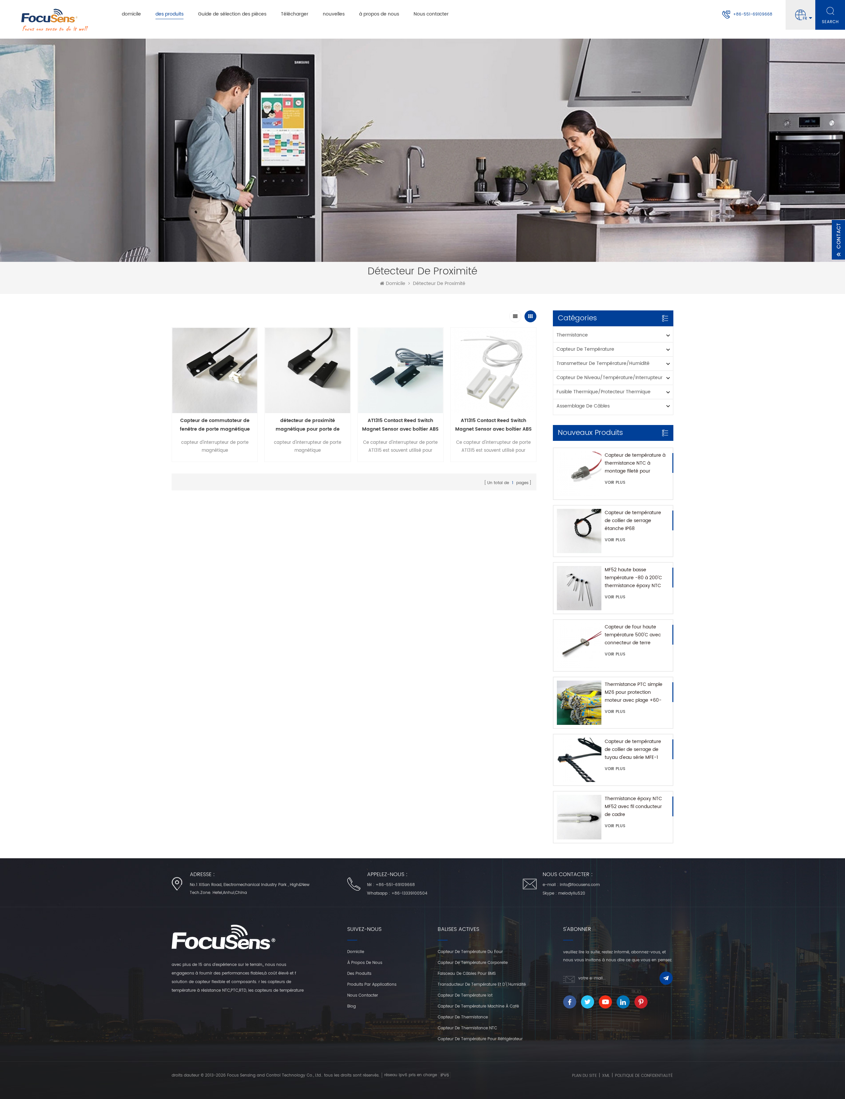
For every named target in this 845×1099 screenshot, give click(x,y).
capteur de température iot (465, 995)
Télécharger (294, 14)
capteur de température (585, 349)
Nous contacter (431, 14)
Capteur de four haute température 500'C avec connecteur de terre (633, 635)
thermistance (572, 335)
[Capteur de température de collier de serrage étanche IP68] (579, 531)
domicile (131, 14)
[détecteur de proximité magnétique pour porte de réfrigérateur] (307, 370)
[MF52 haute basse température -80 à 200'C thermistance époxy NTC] (579, 588)
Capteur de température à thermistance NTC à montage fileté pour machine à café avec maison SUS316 (635, 463)
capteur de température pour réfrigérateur (480, 1039)
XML (606, 1076)
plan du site (584, 1076)
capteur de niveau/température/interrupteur (609, 377)
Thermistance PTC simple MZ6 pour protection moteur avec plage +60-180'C (633, 692)
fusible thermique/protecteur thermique (604, 392)
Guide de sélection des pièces (232, 14)
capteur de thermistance (463, 1017)
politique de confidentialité (644, 1076)
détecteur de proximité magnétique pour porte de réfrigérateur (308, 425)
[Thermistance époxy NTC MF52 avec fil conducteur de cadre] (579, 817)
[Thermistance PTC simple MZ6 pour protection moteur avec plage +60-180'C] (579, 703)
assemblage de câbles (583, 406)
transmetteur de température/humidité (603, 363)
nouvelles (334, 14)
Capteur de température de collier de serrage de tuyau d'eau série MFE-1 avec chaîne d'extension (633, 750)
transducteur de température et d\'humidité (482, 984)
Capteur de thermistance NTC (467, 1028)
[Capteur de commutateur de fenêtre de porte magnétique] (214, 370)
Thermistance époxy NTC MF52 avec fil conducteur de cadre (633, 806)
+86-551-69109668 (752, 14)
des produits (169, 14)
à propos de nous (379, 14)
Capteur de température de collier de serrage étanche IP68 (633, 520)
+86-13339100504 (409, 893)
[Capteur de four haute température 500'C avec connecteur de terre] (579, 645)
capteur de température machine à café (478, 1006)
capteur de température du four (470, 952)
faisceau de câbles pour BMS (467, 974)
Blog (351, 1006)
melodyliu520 (571, 893)
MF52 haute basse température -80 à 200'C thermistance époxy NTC (633, 577)
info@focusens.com (580, 885)
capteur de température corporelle (473, 963)
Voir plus (615, 482)
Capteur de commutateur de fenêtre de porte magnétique (215, 425)
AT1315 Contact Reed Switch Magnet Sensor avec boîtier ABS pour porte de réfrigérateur (400, 425)
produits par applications (371, 984)
